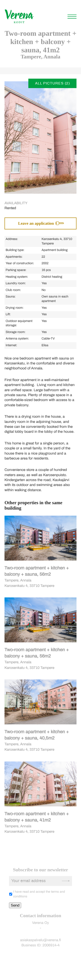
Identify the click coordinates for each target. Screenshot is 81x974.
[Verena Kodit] (19, 22)
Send (15, 905)
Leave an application (36, 223)
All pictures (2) (52, 83)
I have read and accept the (39, 894)
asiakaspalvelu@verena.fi (40, 940)
